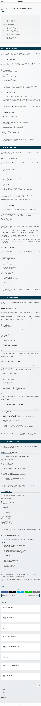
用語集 (3, 586)
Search (39, 685)
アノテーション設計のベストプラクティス (11, 35)
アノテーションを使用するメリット (11, 21)
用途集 (4, 697)
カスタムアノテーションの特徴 (11, 28)
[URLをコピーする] (36, 592)
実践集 (4, 692)
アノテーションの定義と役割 (10, 20)
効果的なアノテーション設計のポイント (12, 37)
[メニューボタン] (2, 1)
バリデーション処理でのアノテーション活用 (13, 34)
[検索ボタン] (39, 1)
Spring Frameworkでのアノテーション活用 (12, 31)
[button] (4, 592)
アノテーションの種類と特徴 (9, 24)
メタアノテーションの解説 (10, 27)
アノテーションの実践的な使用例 (10, 30)
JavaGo (20, 1)
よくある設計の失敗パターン (10, 38)
